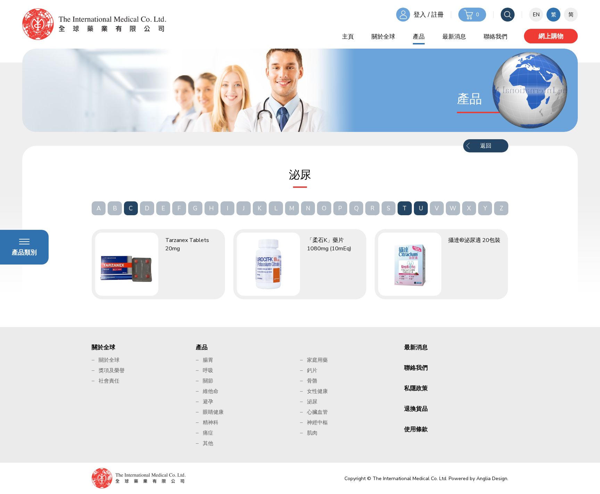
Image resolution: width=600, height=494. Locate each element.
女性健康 (317, 391)
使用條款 (416, 429)
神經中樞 (317, 422)
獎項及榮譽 (112, 370)
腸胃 (208, 360)
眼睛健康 (213, 412)
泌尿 (312, 401)
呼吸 (208, 370)
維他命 (210, 391)
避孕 (208, 401)
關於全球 (383, 37)
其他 (208, 443)
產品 (419, 37)
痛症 (208, 432)
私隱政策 (416, 388)
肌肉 (312, 432)
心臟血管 (317, 412)
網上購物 (551, 36)
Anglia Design (491, 478)
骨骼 (312, 380)
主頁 (348, 37)
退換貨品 (416, 409)
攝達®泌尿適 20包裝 (474, 240)
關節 (208, 380)
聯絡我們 (495, 37)
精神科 (210, 422)
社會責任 (109, 380)
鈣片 (312, 370)
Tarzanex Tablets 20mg (187, 244)
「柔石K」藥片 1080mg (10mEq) (329, 244)
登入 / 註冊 (429, 14)
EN (536, 14)
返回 (485, 146)
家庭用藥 (317, 360)
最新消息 (454, 37)
